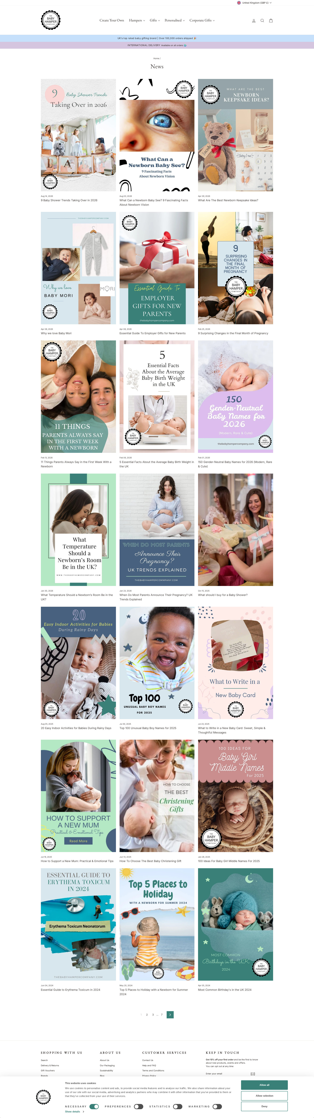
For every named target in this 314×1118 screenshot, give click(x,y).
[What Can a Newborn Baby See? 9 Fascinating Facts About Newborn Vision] (157, 135)
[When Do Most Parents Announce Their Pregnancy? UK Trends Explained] (157, 530)
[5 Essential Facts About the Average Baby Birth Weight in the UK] (157, 396)
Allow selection (264, 1095)
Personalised (173, 20)
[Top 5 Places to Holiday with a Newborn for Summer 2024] (157, 924)
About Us (104, 1060)
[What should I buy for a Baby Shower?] (235, 530)
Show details (72, 1111)
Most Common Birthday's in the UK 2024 (225, 989)
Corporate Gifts (201, 20)
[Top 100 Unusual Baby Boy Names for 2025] (157, 663)
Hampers (135, 20)
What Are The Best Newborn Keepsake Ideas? (228, 200)
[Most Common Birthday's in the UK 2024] (235, 924)
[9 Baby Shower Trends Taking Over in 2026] (78, 135)
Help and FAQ (149, 1065)
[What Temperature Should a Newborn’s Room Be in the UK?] (78, 530)
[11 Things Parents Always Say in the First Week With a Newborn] (78, 396)
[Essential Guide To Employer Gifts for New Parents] (157, 268)
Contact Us (147, 1060)
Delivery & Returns (50, 1065)
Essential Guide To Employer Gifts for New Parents (153, 333)
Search (44, 1060)
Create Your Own (112, 20)
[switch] (138, 1106)
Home (156, 58)
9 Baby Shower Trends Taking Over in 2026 (69, 200)
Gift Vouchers (48, 1070)
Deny (264, 1106)
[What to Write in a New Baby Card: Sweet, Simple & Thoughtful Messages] (235, 663)
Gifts (153, 20)
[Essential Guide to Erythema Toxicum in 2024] (78, 924)
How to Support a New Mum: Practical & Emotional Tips (77, 861)
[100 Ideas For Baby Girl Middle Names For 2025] (235, 796)
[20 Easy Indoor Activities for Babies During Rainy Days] (78, 663)
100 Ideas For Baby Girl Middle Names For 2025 (229, 861)
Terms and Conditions (153, 1070)
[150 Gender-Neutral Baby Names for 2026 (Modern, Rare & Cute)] (235, 396)
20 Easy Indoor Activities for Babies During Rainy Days (76, 728)
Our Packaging (107, 1065)
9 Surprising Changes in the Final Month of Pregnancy (233, 333)
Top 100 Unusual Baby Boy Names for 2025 (148, 728)
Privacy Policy (149, 1076)
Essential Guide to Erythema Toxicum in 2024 (70, 989)
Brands (44, 1076)
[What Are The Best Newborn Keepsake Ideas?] (235, 135)
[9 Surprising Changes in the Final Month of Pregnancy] (235, 268)
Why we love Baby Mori (56, 333)
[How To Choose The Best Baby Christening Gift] (157, 796)
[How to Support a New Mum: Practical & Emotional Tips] (78, 796)
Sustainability (106, 1070)
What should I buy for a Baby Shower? (223, 595)
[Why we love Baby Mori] (78, 268)
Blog (102, 1076)
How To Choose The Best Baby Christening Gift (150, 861)
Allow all (264, 1085)
